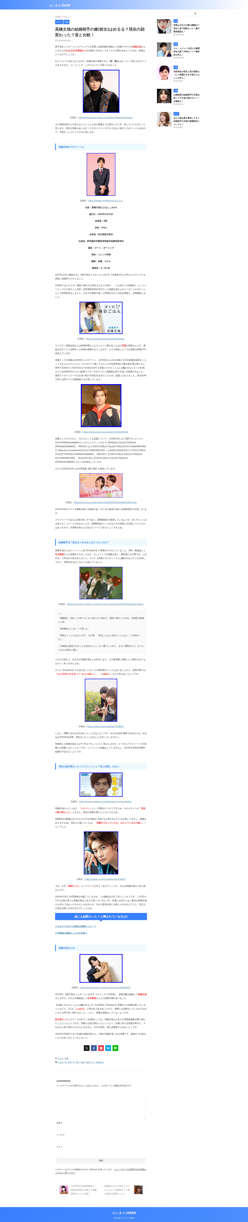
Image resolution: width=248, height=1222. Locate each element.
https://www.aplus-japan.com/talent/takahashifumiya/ (105, 117)
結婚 (82, 1062)
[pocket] (101, 1048)
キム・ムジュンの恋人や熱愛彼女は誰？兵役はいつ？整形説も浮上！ (187, 51)
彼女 (70, 1062)
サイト (60, 1146)
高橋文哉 (99, 1062)
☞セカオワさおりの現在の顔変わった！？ (75, 926)
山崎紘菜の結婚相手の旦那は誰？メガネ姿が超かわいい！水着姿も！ (187, 97)
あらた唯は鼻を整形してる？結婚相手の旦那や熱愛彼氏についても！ (187, 121)
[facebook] (94, 1048)
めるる (61, 1062)
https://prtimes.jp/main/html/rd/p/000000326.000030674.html (105, 502)
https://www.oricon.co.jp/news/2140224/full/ (105, 432)
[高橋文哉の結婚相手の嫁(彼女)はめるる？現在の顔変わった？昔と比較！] (108, 1048)
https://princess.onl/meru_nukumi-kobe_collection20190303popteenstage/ (105, 604)
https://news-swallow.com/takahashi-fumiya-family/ (105, 801)
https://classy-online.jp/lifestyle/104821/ (105, 879)
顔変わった (90, 1062)
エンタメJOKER (59, 5)
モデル (60, 1058)
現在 (78, 1062)
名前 (59, 1123)
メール (60, 1134)
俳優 (66, 1058)
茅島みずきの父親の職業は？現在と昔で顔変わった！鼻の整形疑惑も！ (187, 28)
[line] (115, 1048)
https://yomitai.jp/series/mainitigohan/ (105, 338)
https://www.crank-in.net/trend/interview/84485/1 (105, 987)
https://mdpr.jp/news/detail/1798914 (105, 726)
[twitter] (87, 1048)
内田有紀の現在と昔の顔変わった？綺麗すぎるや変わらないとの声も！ (187, 74)
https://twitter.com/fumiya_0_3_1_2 (105, 200)
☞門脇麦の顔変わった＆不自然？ (71, 933)
